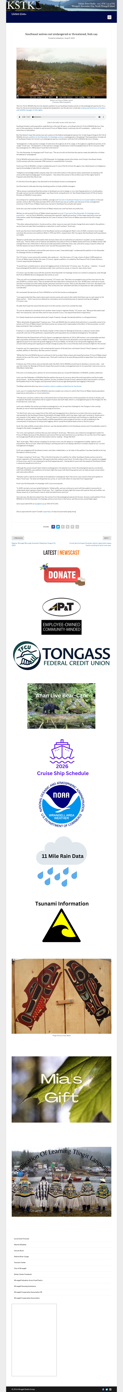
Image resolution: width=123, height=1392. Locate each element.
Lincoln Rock (19, 1251)
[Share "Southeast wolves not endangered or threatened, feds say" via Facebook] (53, 526)
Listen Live (18, 14)
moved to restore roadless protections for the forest (62, 386)
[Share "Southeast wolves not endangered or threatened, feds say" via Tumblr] (67, 526)
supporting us (47, 512)
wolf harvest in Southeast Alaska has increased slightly (75, 200)
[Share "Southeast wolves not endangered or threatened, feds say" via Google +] (62, 526)
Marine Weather (20, 1245)
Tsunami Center (20, 1262)
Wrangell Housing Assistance (25, 1286)
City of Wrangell (20, 1268)
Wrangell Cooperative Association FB (28, 1292)
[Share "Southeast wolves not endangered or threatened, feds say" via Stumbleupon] (77, 526)
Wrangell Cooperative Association (27, 1298)
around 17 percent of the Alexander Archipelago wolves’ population (58, 214)
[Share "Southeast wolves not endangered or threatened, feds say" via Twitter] (58, 526)
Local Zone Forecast (21, 1239)
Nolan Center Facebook (23, 1274)
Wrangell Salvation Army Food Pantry (28, 1280)
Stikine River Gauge (21, 1256)
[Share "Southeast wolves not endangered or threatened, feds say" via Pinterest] (72, 526)
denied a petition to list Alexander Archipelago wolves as (44, 137)
